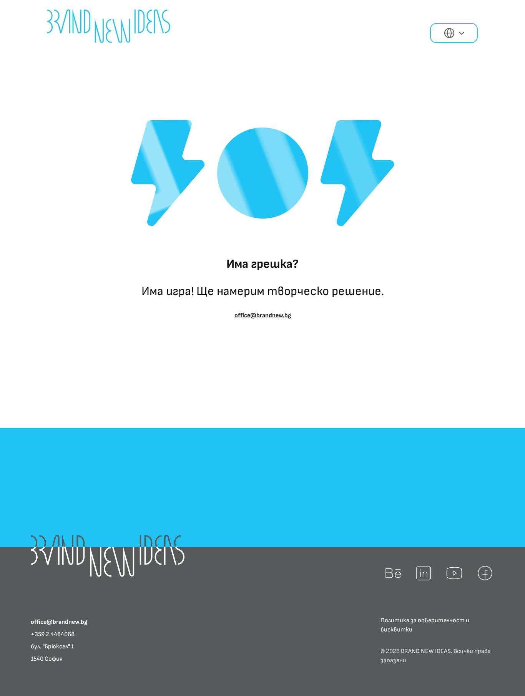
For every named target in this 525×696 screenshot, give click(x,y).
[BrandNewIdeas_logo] (108, 26)
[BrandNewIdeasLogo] (107, 556)
